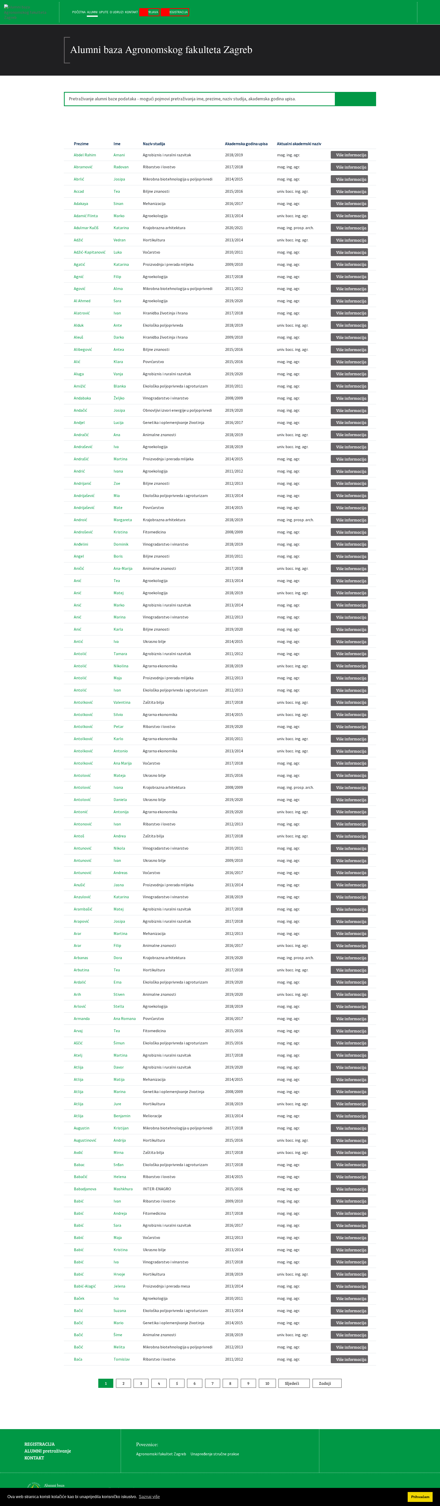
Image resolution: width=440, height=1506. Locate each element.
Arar (77, 933)
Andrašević (83, 446)
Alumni (92, 12)
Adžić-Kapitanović (89, 252)
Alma (118, 288)
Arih (77, 994)
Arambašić (83, 908)
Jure (117, 1103)
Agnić (79, 276)
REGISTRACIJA (39, 1444)
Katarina (121, 227)
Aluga (79, 373)
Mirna (118, 1152)
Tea (117, 191)
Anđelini (81, 544)
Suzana (120, 1310)
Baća (78, 1359)
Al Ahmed (82, 300)
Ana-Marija (123, 568)
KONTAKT (34, 1458)
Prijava (152, 12)
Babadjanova (85, 1188)
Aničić (79, 568)
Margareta (123, 519)
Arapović (81, 921)
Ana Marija (123, 763)
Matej (118, 592)
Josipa (119, 179)
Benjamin (122, 1115)
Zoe (117, 483)
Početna (79, 12)
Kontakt (131, 12)
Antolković (83, 702)
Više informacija (350, 154)
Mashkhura (123, 1188)
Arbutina (81, 969)
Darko (119, 337)
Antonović (83, 823)
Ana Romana (125, 1018)
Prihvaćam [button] (420, 1497)
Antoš (79, 835)
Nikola (119, 848)
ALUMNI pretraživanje (47, 1451)
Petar (118, 726)
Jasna (119, 884)
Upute (103, 12)
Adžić (78, 239)
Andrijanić (82, 483)
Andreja (120, 1213)
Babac (79, 1164)
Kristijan (121, 1127)
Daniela (120, 799)
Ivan (117, 312)
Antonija (121, 811)
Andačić (80, 410)
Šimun (119, 1042)
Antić (78, 641)
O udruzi (116, 12)
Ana (117, 434)
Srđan (118, 1164)
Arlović (80, 1006)
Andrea (120, 835)
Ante (118, 325)
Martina (120, 458)
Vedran (120, 239)
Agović (79, 288)
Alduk (79, 325)
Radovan (121, 166)
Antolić (80, 653)
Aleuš (78, 337)
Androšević (83, 531)
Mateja (120, 775)
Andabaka (82, 397)
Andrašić (81, 458)
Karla (118, 629)
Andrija (120, 1140)
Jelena (119, 1286)
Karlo (118, 738)
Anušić (79, 884)
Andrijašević (84, 495)
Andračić (81, 434)
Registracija (178, 12)
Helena (120, 1176)
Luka (118, 252)
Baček (79, 1298)
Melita (119, 1346)
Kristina (121, 531)
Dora (118, 957)
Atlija (78, 1067)
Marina (120, 616)
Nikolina (121, 665)
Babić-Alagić (85, 1286)
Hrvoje (119, 1274)
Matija (119, 1079)
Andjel (79, 422)
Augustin (81, 1127)
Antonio (121, 750)
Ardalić (80, 982)
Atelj (78, 1055)
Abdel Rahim (85, 154)
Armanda (82, 1018)
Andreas (121, 872)
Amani (119, 154)
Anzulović (82, 896)
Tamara (120, 653)
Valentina (122, 702)
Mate (118, 507)
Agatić (79, 264)
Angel (79, 556)
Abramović (83, 166)
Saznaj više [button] (149, 1497)
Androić (80, 519)
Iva (116, 446)
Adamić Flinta (86, 215)
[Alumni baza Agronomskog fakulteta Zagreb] (29, 12)
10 (267, 1383)
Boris (118, 556)
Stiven (119, 994)
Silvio (118, 714)
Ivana (118, 471)
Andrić (79, 471)
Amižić (80, 386)
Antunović (82, 848)
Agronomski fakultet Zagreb (161, 1453)
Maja (118, 677)
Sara (117, 300)
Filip (117, 276)
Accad (79, 191)
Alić (77, 361)
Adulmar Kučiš (86, 227)
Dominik (121, 544)
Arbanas (81, 957)
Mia (117, 495)
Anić (77, 580)
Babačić (80, 1176)
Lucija (118, 422)
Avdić (78, 1152)
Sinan (118, 203)
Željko (119, 397)
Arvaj (78, 1030)
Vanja (118, 373)
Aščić (78, 1042)
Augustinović (85, 1140)
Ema (117, 982)
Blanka (120, 386)
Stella (119, 1006)
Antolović (82, 775)
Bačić (78, 1310)
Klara (118, 361)
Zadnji (325, 1383)
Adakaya (81, 203)
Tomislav (122, 1359)
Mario (118, 1322)
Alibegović (83, 349)
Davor (119, 1067)
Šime (118, 1334)
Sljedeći (292, 1383)
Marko (119, 215)
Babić (79, 1201)
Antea (119, 349)
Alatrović (82, 312)
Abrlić (79, 179)
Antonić (81, 811)
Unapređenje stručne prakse (214, 1453)
